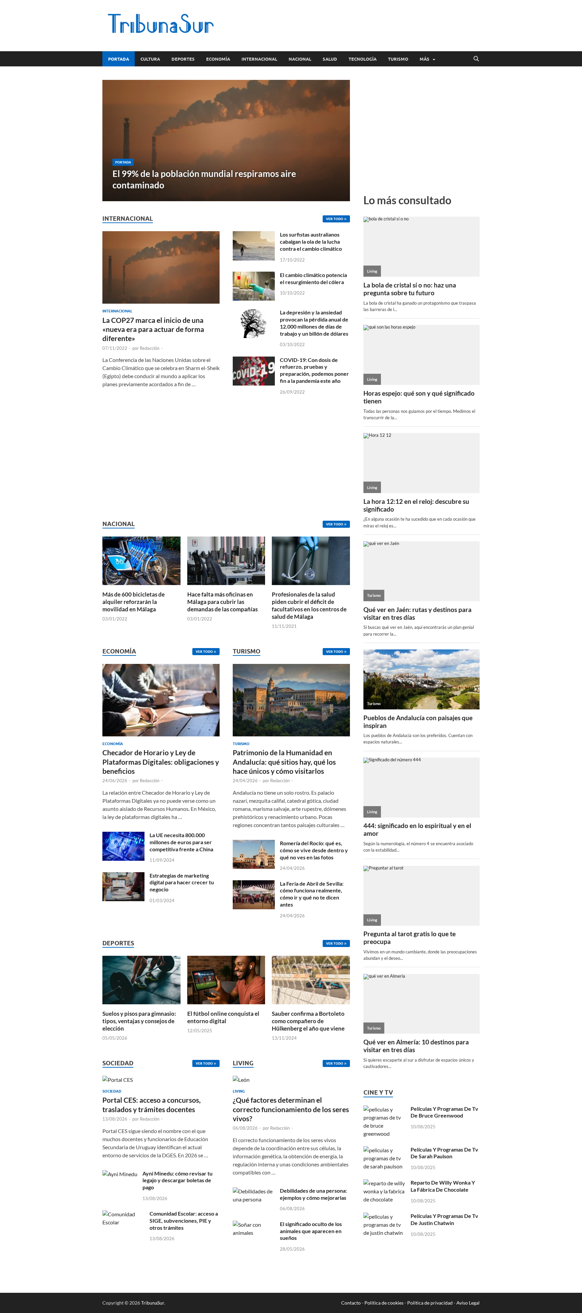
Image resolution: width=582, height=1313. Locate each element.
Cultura (150, 59)
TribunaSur (152, 1303)
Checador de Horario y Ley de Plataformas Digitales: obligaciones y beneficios (160, 761)
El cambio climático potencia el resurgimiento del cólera (313, 278)
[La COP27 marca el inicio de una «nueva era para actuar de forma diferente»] (161, 235)
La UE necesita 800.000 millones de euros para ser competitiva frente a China (181, 842)
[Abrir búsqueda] (476, 59)
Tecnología (363, 59)
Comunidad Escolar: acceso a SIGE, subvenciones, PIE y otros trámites (184, 1220)
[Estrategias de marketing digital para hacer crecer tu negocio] (123, 876)
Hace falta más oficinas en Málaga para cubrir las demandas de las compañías (222, 602)
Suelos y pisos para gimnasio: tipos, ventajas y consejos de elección (139, 1021)
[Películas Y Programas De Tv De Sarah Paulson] (384, 1150)
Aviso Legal (468, 1303)
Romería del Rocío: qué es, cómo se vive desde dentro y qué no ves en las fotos (314, 850)
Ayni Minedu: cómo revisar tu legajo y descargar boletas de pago (177, 1180)
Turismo (398, 59)
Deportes (183, 59)
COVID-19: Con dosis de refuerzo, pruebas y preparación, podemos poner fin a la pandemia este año (314, 370)
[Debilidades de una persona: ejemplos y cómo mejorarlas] (254, 1191)
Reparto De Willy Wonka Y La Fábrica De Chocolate (443, 1186)
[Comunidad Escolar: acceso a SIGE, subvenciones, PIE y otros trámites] (123, 1214)
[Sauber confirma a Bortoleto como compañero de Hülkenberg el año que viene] (311, 979)
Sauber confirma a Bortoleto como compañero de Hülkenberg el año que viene (308, 1021)
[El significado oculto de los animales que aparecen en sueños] (254, 1224)
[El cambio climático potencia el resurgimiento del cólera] (254, 275)
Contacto (351, 1303)
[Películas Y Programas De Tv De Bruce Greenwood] (384, 1109)
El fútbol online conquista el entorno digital (223, 1017)
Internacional (259, 59)
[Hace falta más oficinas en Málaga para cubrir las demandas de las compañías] (226, 560)
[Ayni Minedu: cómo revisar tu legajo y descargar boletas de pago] (119, 1174)
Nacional (300, 59)
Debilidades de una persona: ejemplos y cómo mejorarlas (313, 1194)
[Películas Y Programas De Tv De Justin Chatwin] (384, 1216)
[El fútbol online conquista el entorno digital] (226, 979)
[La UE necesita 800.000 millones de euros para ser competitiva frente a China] (123, 835)
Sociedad (111, 1091)
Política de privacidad (430, 1303)
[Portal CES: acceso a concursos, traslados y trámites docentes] (117, 1081)
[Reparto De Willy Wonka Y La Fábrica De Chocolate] (384, 1183)
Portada (118, 59)
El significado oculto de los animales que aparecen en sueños (311, 1231)
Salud (330, 59)
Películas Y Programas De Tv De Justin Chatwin (444, 1219)
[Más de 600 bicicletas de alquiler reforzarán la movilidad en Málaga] (141, 560)
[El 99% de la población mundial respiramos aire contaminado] (226, 140)
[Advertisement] (357, 24)
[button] (339, 140)
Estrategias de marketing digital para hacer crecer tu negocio (182, 882)
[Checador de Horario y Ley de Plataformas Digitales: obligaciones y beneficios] (161, 702)
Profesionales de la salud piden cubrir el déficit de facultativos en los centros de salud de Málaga (309, 605)
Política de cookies (383, 1303)
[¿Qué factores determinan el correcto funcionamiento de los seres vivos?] (241, 1081)
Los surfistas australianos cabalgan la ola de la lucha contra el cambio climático (311, 241)
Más (424, 59)
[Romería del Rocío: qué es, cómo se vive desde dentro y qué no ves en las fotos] (254, 844)
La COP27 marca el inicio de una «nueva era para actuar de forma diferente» (153, 329)
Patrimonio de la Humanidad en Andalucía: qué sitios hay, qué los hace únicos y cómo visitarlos (284, 761)
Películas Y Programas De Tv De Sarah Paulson (444, 1153)
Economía (218, 59)
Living (239, 1091)
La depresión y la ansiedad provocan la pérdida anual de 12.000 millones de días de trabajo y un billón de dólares (314, 322)
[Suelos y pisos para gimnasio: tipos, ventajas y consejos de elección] (141, 979)
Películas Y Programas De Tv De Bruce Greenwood (444, 1112)
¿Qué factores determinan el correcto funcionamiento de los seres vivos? (291, 1109)
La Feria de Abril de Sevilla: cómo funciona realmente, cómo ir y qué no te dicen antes (312, 894)
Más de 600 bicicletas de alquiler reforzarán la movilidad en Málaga (133, 602)
